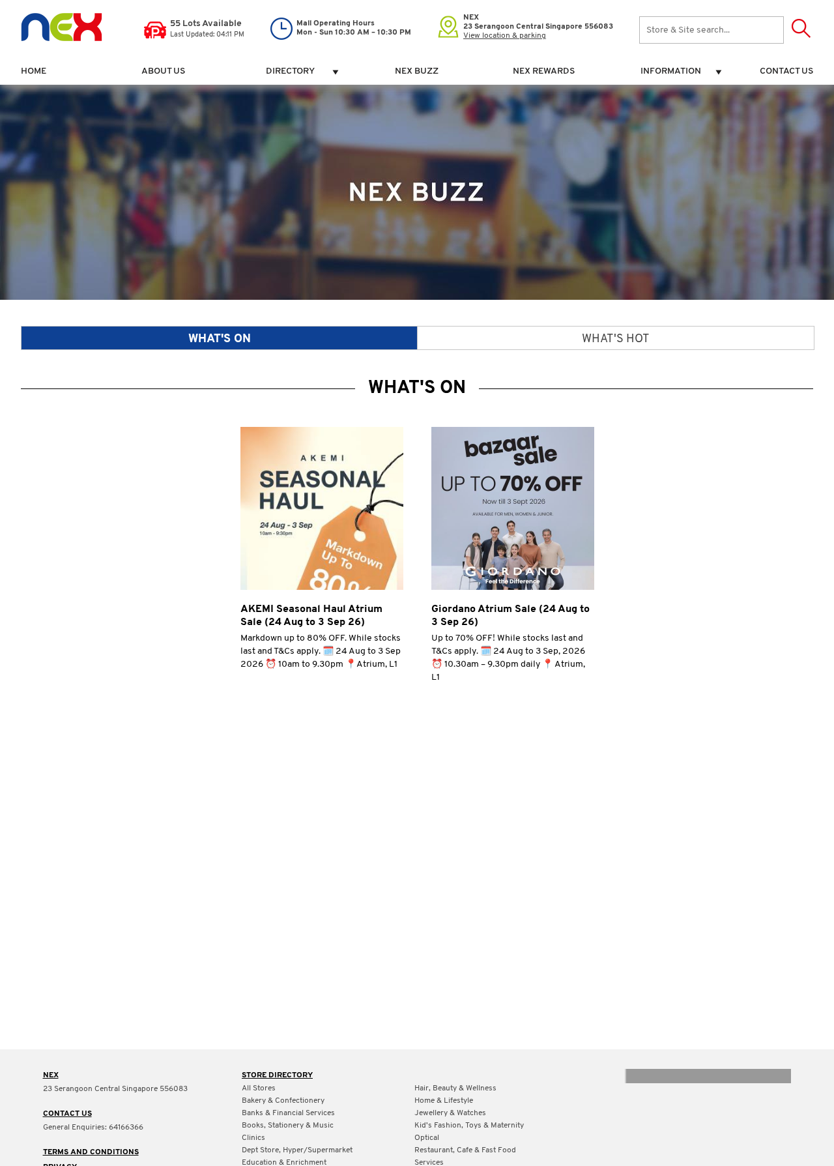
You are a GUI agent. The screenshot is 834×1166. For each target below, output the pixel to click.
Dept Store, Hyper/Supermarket (297, 1150)
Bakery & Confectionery (283, 1101)
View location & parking (504, 36)
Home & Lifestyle (443, 1101)
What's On (219, 339)
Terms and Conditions (91, 1152)
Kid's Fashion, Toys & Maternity (469, 1126)
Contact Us (786, 71)
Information (670, 71)
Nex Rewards (544, 71)
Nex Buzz (417, 71)
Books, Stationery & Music (288, 1126)
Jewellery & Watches (450, 1113)
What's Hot (616, 339)
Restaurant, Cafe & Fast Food (465, 1150)
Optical (426, 1138)
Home (33, 71)
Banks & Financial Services (288, 1113)
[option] (417, 562)
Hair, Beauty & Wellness (455, 1088)
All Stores (259, 1088)
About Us (163, 71)
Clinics (253, 1138)
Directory (290, 71)
